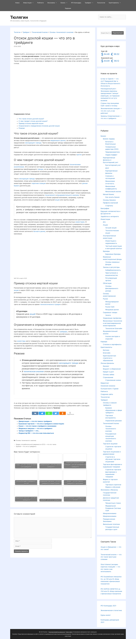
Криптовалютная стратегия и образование (109, 358)
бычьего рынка (39, 231)
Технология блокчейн (113, 328)
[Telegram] (42, 413)
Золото (108, 315)
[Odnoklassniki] (62, 413)
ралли (79, 155)
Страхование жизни (113, 380)
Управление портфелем (112, 318)
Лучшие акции (110, 228)
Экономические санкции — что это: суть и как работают (111, 111)
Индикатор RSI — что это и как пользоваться (36, 433)
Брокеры (106, 251)
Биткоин (106, 350)
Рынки (105, 299)
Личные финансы (107, 363)
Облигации (107, 283)
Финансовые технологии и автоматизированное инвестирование (112, 323)
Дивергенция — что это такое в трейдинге (35, 421)
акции (57, 200)
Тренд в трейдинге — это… (29, 431)
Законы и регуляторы (111, 267)
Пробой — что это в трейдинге (26, 446)
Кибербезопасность (113, 270)
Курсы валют (106, 615)
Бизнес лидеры (109, 139)
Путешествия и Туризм (109, 389)
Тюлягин (19, 17)
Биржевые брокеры (113, 254)
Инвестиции (27, 3)
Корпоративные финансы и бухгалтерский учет (110, 160)
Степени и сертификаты (112, 344)
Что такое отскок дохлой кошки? (31, 119)
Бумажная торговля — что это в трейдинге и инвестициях (41, 424)
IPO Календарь (76, 3)
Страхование (108, 377)
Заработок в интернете (110, 216)
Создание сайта (107, 394)
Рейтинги (40, 3)
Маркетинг (105, 383)
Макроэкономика (109, 513)
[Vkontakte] (35, 413)
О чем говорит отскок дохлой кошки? (33, 121)
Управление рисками (113, 421)
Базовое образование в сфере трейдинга (113, 410)
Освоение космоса (108, 386)
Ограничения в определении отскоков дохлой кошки (39, 126)
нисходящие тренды (27, 179)
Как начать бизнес (112, 197)
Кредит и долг (108, 372)
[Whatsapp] (49, 413)
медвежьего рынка (58, 140)
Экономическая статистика (111, 610)
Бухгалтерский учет (113, 165)
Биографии (105, 208)
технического (50, 195)
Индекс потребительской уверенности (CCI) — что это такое (36, 444)
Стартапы (109, 206)
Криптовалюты (114, 3)
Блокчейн (106, 353)
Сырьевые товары (110, 312)
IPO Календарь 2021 (108, 606)
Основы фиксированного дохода (111, 288)
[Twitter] (55, 413)
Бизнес (63, 3)
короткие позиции (39, 183)
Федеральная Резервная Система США (113, 508)
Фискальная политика (111, 524)
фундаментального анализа (68, 195)
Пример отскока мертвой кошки (31, 123)
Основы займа (108, 374)
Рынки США (109, 307)
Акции (105, 225)
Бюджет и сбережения (112, 369)
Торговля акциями (110, 444)
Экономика (51, 3)
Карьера (104, 342)
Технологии (101, 3)
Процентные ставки (113, 503)
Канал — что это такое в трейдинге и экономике (37, 426)
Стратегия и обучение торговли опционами (112, 459)
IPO (104, 222)
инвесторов (80, 222)
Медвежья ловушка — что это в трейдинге (35, 428)
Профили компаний (110, 203)
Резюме (22, 128)
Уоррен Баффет (111, 155)
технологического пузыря (50, 304)
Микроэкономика (109, 516)
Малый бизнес (108, 194)
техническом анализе (34, 371)
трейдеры (63, 332)
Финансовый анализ (113, 191)
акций (32, 314)
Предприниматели (112, 152)
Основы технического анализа (26, 440)
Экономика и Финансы (109, 490)
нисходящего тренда (33, 143)
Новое (17, 3)
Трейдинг (88, 3)
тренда (40, 169)
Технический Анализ (111, 423)
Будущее (68, 8)
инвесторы (21, 341)
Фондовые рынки (112, 310)
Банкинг (106, 366)
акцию (16, 290)
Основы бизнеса (109, 200)
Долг (107, 168)
